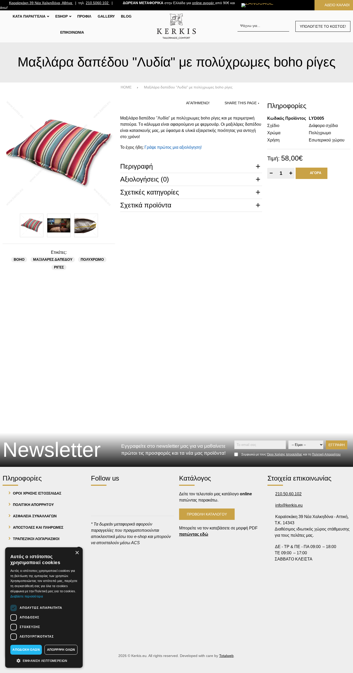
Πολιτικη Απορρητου (33, 505)
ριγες (59, 267)
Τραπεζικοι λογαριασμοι (36, 539)
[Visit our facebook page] (97, 494)
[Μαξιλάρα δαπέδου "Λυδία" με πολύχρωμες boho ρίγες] (59, 153)
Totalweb (226, 656)
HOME (126, 87)
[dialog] (44, 607)
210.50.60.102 (288, 494)
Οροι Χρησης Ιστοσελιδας (37, 493)
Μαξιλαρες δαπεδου (52, 259)
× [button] (77, 553)
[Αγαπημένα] (287, 5)
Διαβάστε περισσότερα (26, 596)
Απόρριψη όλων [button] (61, 650)
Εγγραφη (336, 445)
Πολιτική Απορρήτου (326, 454)
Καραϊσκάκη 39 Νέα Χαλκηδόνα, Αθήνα (41, 3)
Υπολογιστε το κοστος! (323, 26)
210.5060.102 (98, 3)
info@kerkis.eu (289, 505)
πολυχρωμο (92, 259)
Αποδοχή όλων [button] (26, 650)
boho (19, 259)
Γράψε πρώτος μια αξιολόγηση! (173, 147)
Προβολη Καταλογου (207, 514)
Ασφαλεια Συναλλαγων (35, 516)
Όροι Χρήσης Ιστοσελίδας (284, 454)
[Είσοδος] (302, 5)
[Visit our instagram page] (112, 494)
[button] (44, 660)
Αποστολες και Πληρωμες (38, 527)
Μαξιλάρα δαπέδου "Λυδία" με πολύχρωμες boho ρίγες (188, 87)
